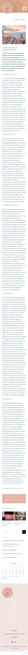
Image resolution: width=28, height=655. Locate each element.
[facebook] (15, 642)
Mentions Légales (14, 648)
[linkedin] (12, 642)
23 (16, 574)
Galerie (8, 518)
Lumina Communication (21, 646)
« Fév (3, 578)
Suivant (23, 19)
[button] (3, 518)
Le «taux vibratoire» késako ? (10, 557)
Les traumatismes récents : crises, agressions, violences (7, 514)
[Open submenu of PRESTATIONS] (23, 606)
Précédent (17, 19)
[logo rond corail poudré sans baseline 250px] (7, 3)
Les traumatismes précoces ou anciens (20, 514)
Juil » (7, 578)
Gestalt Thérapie (19, 488)
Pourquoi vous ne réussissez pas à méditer (13, 540)
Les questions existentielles (9, 550)
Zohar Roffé (6, 488)
